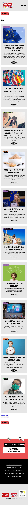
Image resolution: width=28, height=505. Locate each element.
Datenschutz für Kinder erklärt (14, 473)
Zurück (4, 13)
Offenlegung (17, 465)
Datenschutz (19, 470)
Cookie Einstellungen (14, 476)
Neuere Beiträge (5, 417)
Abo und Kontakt (10, 470)
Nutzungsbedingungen (14, 468)
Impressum (10, 465)
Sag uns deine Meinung (14, 444)
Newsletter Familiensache (14, 450)
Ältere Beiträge (4, 415)
